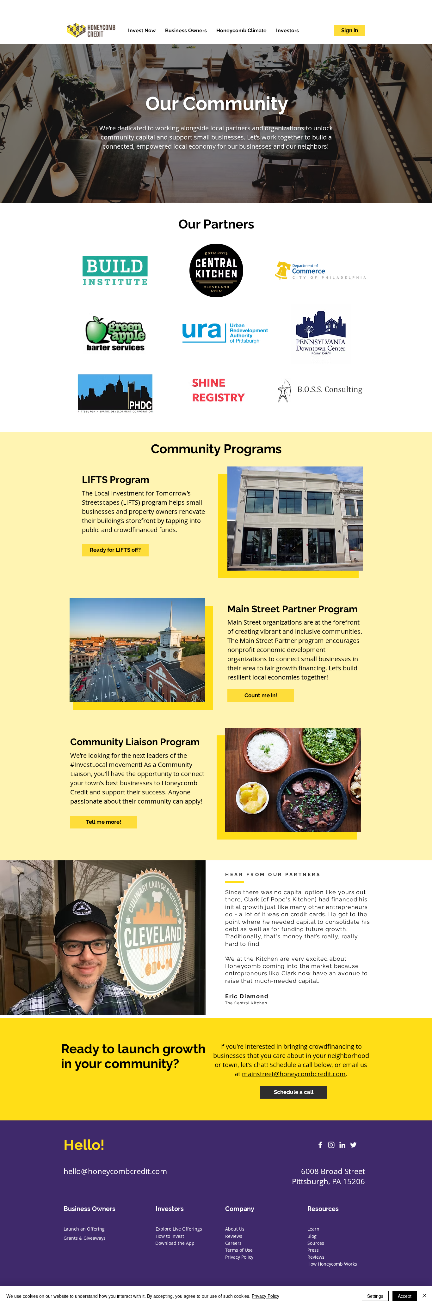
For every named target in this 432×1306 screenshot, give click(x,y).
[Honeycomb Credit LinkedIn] (342, 1145)
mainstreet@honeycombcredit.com (294, 1074)
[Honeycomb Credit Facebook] (320, 1145)
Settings (375, 1296)
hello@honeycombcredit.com (115, 1171)
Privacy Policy (265, 1296)
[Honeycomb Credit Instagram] (331, 1145)
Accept (404, 1296)
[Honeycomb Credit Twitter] (353, 1145)
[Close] (424, 1296)
